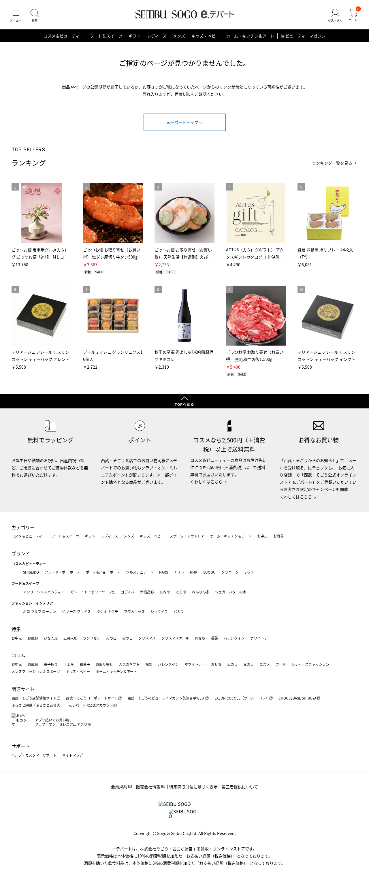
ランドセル (91, 638)
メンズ (179, 36)
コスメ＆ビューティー (64, 36)
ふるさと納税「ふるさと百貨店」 (37, 705)
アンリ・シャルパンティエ (44, 591)
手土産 (68, 664)
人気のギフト (129, 664)
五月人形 (70, 638)
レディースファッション (310, 664)
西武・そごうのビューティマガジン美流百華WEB (166, 697)
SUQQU (209, 572)
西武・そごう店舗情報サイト (34, 697)
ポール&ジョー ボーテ (103, 572)
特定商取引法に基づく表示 (193, 786)
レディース (157, 36)
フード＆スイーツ (106, 36)
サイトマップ (72, 755)
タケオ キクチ (107, 611)
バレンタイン (234, 638)
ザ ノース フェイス (76, 611)
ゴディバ (127, 591)
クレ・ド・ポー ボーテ (62, 572)
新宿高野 (147, 591)
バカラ (179, 611)
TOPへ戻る (184, 404)
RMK (193, 572)
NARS (163, 572)
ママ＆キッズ (134, 611)
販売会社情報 (148, 786)
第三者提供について (240, 786)
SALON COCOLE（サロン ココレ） (241, 697)
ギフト (135, 36)
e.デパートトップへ (184, 122)
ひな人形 (51, 638)
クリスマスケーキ (175, 638)
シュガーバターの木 (230, 591)
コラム (18, 655)
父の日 (127, 638)
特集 (16, 628)
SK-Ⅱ (248, 572)
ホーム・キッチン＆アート (250, 36)
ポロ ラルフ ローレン (39, 611)
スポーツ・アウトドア (187, 536)
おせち (200, 638)
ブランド (21, 553)
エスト (179, 572)
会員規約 (119, 786)
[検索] (34, 15)
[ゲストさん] (335, 15)
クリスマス (147, 638)
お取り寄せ (104, 664)
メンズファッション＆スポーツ (36, 671)
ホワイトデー (260, 638)
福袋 (214, 638)
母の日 (111, 638)
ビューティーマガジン (305, 36)
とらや (181, 591)
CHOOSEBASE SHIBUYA (297, 697)
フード (281, 664)
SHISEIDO (31, 572)
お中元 (262, 536)
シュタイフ (159, 611)
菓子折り (51, 664)
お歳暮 (278, 536)
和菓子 (85, 664)
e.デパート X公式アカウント (91, 705)
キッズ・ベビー (205, 36)
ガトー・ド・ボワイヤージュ (92, 591)
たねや (165, 591)
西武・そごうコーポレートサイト (92, 697)
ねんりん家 (200, 591)
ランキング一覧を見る (332, 163)
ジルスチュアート (139, 572)
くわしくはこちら (206, 482)
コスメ (264, 664)
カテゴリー (23, 527)
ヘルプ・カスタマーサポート (34, 755)
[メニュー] (16, 15)
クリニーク (230, 572)
